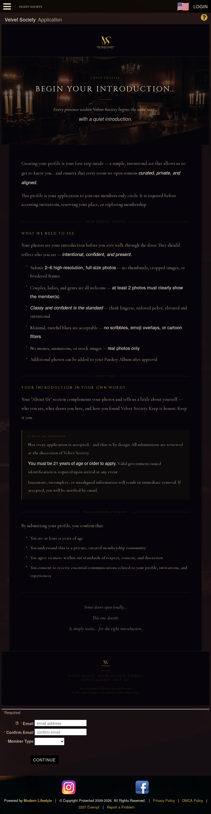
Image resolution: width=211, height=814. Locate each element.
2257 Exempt (89, 807)
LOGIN (200, 6)
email (28, 723)
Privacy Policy (164, 800)
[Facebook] (142, 787)
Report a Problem (121, 807)
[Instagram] (69, 787)
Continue (44, 760)
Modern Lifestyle (38, 800)
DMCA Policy (192, 800)
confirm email (20, 732)
